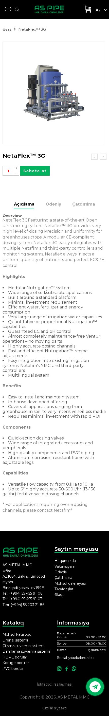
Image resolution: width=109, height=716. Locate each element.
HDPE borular (15, 657)
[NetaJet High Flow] (103, 157)
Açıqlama (24, 204)
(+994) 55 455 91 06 (25, 593)
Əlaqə (59, 594)
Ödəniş (53, 204)
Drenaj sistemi (15, 640)
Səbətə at (35, 171)
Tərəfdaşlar (64, 589)
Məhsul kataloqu (17, 634)
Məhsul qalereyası (70, 583)
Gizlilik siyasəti (54, 708)
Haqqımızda (65, 560)
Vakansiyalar (65, 566)
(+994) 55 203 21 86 (27, 604)
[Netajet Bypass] (94, 157)
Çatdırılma (83, 204)
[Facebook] (66, 669)
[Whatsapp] (74, 669)
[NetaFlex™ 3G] (54, 93)
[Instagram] (59, 669)
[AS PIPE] (52, 9)
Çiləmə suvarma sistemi (23, 646)
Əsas (7, 29)
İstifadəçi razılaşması (54, 684)
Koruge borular (16, 662)
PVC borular (13, 668)
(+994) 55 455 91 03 (25, 599)
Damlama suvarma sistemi (26, 651)
